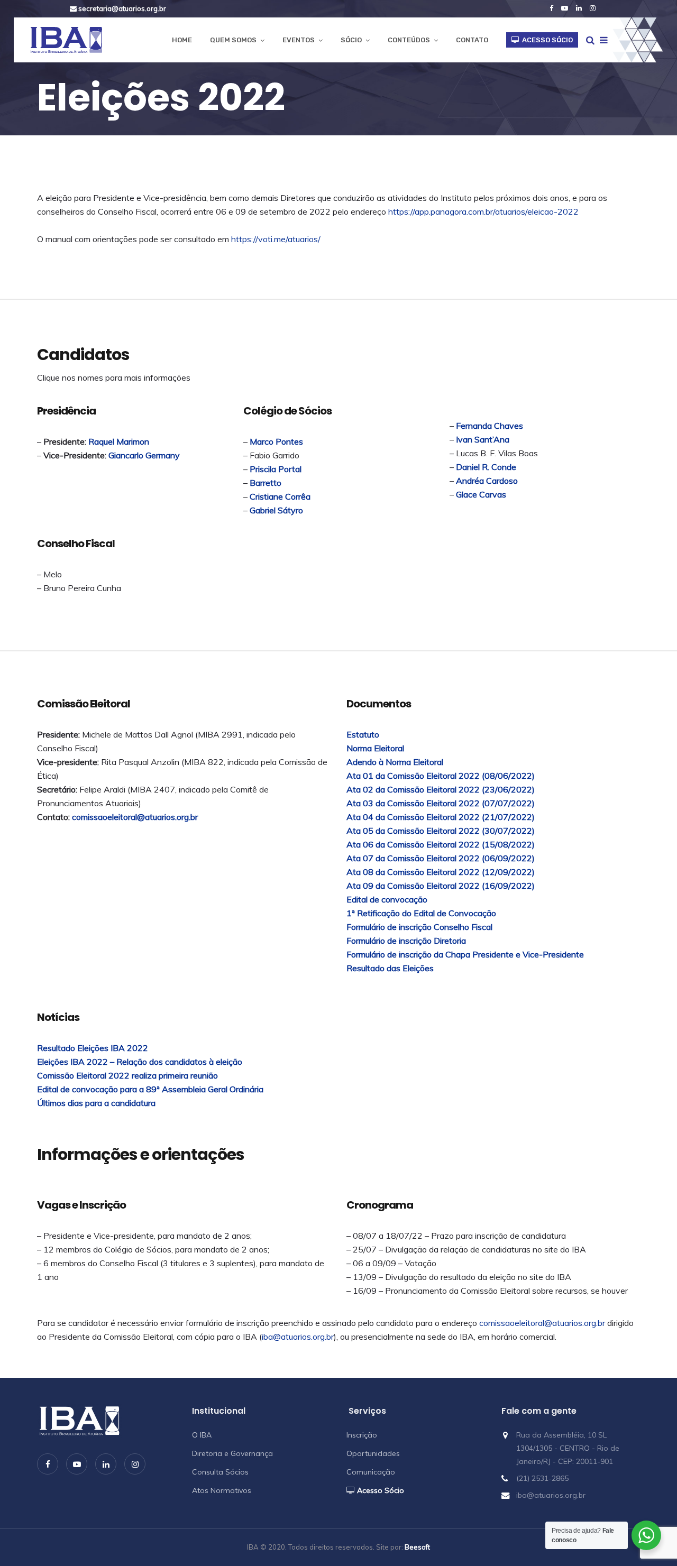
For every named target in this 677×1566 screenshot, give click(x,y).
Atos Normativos (221, 1490)
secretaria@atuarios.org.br (121, 8)
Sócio (351, 40)
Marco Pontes (276, 441)
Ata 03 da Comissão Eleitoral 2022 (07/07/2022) (440, 803)
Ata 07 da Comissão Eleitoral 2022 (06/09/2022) (440, 858)
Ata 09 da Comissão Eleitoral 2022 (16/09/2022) (440, 885)
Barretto (265, 482)
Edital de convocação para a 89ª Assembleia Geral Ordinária (150, 1089)
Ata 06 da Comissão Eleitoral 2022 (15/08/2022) (440, 844)
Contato (472, 40)
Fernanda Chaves (489, 425)
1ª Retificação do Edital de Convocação (421, 913)
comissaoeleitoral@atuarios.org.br (135, 817)
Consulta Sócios (220, 1472)
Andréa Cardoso (487, 480)
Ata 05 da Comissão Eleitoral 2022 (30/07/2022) (440, 830)
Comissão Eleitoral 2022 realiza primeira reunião (127, 1075)
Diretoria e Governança (232, 1453)
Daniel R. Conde (486, 467)
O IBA (202, 1435)
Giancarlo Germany (144, 455)
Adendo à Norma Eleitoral (395, 762)
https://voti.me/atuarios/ (276, 239)
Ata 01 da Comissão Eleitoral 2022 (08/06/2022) (440, 775)
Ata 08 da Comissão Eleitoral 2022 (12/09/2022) (440, 872)
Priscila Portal (275, 469)
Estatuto (362, 734)
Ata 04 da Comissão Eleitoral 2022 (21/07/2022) (440, 817)
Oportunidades (373, 1453)
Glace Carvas (481, 494)
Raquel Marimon (118, 441)
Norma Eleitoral (375, 748)
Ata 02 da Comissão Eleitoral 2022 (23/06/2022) (440, 789)
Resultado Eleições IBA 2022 (92, 1048)
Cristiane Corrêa (280, 496)
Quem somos (233, 40)
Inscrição (361, 1435)
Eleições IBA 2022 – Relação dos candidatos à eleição (139, 1061)
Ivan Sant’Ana (482, 439)
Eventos (298, 40)
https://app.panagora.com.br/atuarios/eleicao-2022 (483, 211)
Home (182, 40)
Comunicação (370, 1472)
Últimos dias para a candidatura (96, 1103)
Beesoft (417, 1547)
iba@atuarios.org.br (298, 1336)
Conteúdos (409, 40)
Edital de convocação (386, 899)
